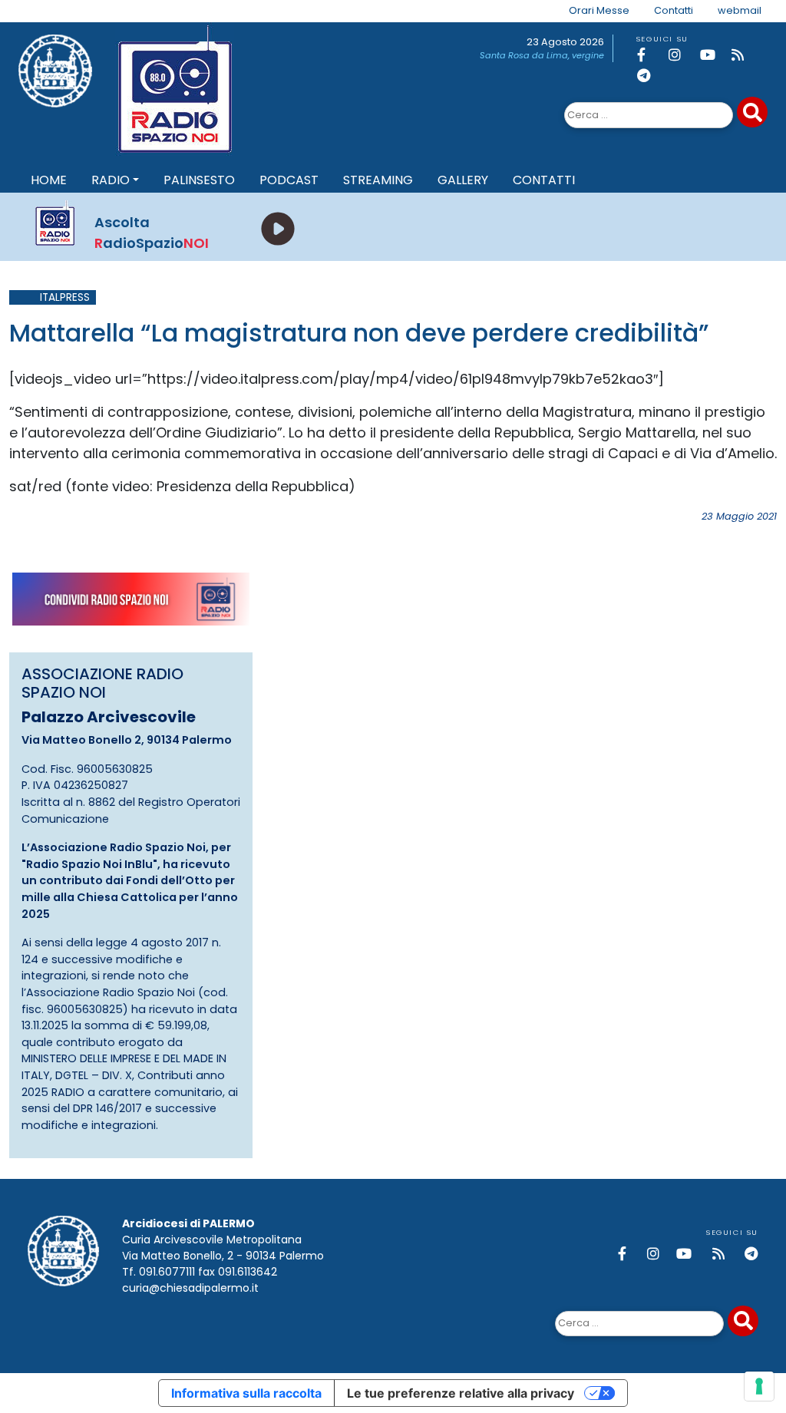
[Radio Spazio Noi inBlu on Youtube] (713, 55)
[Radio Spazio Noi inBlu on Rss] (744, 55)
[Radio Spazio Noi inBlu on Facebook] (650, 55)
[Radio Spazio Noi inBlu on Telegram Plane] (650, 76)
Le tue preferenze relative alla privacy (460, 1393)
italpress (65, 297)
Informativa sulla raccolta (246, 1393)
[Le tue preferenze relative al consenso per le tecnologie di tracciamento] (759, 1386)
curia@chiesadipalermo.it (190, 1288)
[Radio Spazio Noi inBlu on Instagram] (681, 55)
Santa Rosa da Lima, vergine (542, 55)
